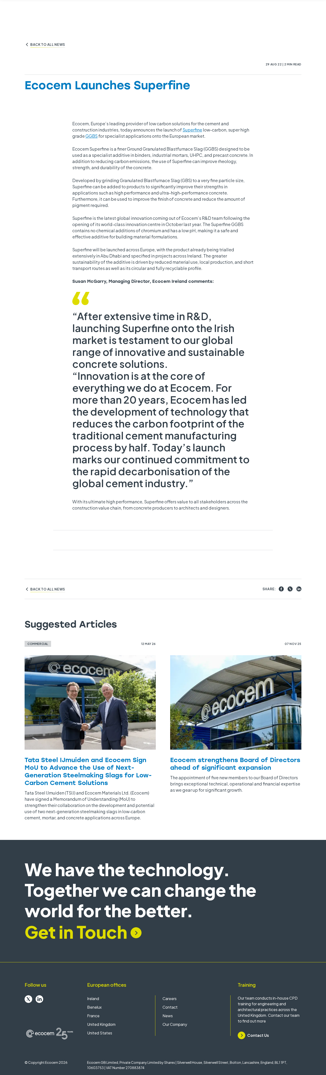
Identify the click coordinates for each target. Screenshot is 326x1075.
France (93, 1015)
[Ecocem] (50, 1034)
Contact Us (258, 1035)
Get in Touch (76, 932)
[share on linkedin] (298, 588)
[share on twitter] (290, 588)
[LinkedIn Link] (39, 999)
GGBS (91, 136)
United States (99, 1032)
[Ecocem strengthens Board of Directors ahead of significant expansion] (235, 702)
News (168, 1015)
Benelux (94, 1007)
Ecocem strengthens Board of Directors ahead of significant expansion (235, 763)
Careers (170, 998)
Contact (170, 1007)
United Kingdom (101, 1024)
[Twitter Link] (28, 999)
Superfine (192, 129)
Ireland (93, 998)
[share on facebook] (281, 588)
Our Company (175, 1024)
